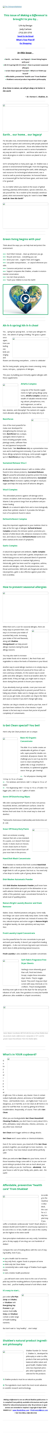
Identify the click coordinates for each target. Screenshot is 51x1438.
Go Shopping (26, 43)
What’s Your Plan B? (25, 39)
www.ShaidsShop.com (21, 1410)
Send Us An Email (25, 36)
